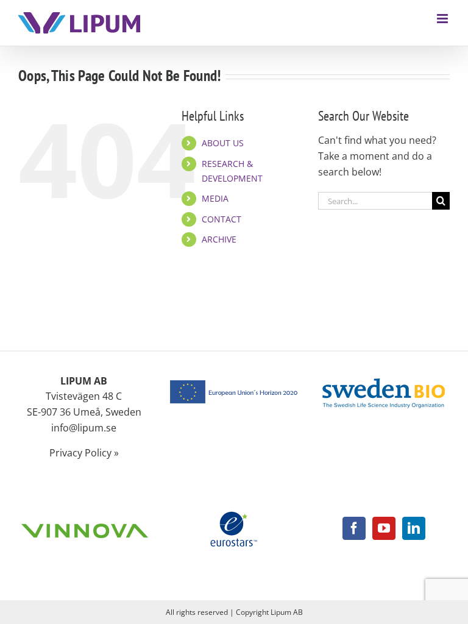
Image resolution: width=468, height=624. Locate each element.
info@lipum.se (83, 427)
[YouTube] (383, 528)
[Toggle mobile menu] (443, 18)
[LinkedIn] (413, 528)
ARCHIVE (219, 239)
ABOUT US (223, 143)
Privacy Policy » (84, 452)
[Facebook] (354, 528)
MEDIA (215, 198)
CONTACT (221, 219)
